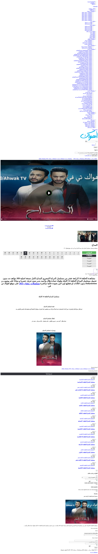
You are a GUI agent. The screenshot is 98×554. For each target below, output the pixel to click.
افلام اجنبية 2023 (88, 30)
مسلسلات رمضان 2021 (87, 20)
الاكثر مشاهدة (92, 8)
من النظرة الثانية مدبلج (87, 118)
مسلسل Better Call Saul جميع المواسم (83, 80)
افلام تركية (92, 32)
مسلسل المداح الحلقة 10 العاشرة (86, 436)
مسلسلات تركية (91, 45)
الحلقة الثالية (48, 228)
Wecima (93, 273)
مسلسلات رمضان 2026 (87, 12)
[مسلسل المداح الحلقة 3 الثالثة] (88, 410)
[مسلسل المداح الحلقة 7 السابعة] (87, 418)
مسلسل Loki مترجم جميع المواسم (84, 83)
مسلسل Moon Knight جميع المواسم (84, 68)
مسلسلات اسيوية (91, 112)
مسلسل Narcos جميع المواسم (85, 66)
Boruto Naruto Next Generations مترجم (83, 97)
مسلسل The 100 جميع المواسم (85, 58)
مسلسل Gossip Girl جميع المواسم (84, 70)
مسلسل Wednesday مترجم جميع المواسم (83, 88)
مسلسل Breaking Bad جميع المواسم (84, 79)
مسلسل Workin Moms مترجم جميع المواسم (82, 89)
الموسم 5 (89, 266)
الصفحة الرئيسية (91, 1)
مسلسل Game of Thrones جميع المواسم (83, 71)
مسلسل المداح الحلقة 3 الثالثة (87, 413)
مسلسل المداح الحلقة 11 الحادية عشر (85, 390)
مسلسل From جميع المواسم (86, 74)
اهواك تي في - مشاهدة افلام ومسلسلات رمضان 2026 (85, 158)
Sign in (93, 4)
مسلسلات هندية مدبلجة (90, 123)
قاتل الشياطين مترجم (87, 104)
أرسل (96, 547)
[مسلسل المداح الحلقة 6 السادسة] (87, 379)
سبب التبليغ (94, 477)
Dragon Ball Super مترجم (86, 100)
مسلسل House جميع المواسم (85, 69)
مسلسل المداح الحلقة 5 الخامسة (86, 429)
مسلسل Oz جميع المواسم (86, 65)
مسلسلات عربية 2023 (87, 42)
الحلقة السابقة (48, 225)
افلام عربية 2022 (88, 22)
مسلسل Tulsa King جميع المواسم (84, 52)
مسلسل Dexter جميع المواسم (85, 78)
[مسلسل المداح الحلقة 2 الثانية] (88, 403)
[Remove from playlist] (92, 378)
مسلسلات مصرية (88, 41)
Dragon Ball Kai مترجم (87, 99)
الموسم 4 (89, 263)
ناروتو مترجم (89, 94)
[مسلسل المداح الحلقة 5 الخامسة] (87, 426)
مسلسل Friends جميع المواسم (85, 75)
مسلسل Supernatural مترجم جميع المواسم (82, 87)
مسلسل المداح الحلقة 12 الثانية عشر (85, 460)
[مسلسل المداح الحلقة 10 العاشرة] (87, 434)
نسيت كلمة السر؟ (88, 155)
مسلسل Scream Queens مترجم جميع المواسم (82, 85)
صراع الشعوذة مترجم (87, 106)
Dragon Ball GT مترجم (87, 98)
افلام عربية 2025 (91, 127)
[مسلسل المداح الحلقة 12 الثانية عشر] (86, 457)
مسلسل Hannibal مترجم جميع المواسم (83, 82)
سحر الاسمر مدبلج (88, 117)
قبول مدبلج (89, 116)
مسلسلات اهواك (91, 39)
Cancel (95, 482)
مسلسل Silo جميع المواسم (86, 63)
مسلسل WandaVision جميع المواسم (84, 50)
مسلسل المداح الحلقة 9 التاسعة (86, 468)
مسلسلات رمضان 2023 (87, 17)
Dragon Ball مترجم (88, 102)
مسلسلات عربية (88, 40)
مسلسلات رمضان (91, 11)
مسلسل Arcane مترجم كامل (85, 111)
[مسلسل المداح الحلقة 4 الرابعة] (87, 442)
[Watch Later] (94, 378)
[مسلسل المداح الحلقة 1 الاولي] (88, 449)
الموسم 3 (89, 261)
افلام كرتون (92, 35)
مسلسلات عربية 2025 (90, 124)
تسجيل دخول (94, 155)
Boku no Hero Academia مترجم (85, 108)
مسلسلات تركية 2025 (90, 126)
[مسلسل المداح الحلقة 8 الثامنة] (87, 395)
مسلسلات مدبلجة (91, 121)
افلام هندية (92, 34)
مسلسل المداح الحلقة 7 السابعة (86, 421)
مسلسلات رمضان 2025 (87, 13)
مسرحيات (92, 119)
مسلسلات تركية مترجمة (86, 46)
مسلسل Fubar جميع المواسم (85, 73)
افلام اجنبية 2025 (88, 27)
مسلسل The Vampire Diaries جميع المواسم (82, 55)
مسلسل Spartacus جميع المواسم (85, 61)
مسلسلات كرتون (91, 90)
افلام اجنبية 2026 (88, 26)
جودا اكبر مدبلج (89, 114)
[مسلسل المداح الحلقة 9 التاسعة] (87, 465)
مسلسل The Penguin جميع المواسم (84, 56)
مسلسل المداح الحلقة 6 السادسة (86, 382)
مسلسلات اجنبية (91, 49)
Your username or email (92, 152)
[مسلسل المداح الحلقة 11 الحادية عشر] (86, 387)
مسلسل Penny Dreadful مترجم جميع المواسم (82, 84)
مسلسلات (92, 3)
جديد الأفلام (92, 10)
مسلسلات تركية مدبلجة (87, 47)
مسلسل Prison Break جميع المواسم (84, 64)
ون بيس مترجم (88, 92)
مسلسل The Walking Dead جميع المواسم (83, 54)
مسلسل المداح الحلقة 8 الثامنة (87, 397)
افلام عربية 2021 (88, 23)
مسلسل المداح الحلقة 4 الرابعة (87, 444)
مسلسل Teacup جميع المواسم (85, 59)
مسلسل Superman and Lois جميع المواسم (83, 60)
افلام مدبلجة (92, 37)
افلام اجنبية (92, 25)
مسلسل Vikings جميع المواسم (85, 51)
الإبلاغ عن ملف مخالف (89, 482)
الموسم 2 (89, 258)
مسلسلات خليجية (88, 44)
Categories (95, 6)
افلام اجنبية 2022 (88, 29)
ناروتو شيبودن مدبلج (87, 109)
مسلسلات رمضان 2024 (87, 16)
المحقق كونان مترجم (87, 93)
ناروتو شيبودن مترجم (87, 95)
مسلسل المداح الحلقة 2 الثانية (87, 405)
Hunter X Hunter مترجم (87, 103)
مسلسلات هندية (91, 113)
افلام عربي (92, 21)
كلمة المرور (94, 154)
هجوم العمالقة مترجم (87, 107)
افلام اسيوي (92, 36)
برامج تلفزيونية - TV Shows (89, 122)
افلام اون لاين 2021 (90, 31)
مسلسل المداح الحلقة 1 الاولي (87, 452)
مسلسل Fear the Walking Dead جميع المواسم (82, 76)
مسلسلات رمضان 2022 (87, 18)
